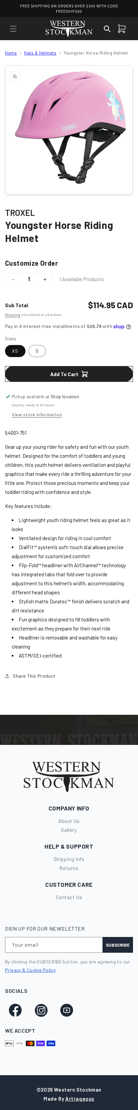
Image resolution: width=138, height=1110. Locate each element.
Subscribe (118, 945)
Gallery (69, 830)
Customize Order (31, 263)
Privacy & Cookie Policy (30, 970)
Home (11, 53)
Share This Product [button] (34, 676)
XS (15, 351)
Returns (68, 868)
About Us (69, 821)
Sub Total (16, 305)
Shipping (12, 315)
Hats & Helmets (40, 53)
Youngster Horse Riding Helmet (96, 53)
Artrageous (79, 1099)
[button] (13, 28)
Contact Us (69, 897)
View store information (37, 414)
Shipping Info (69, 859)
